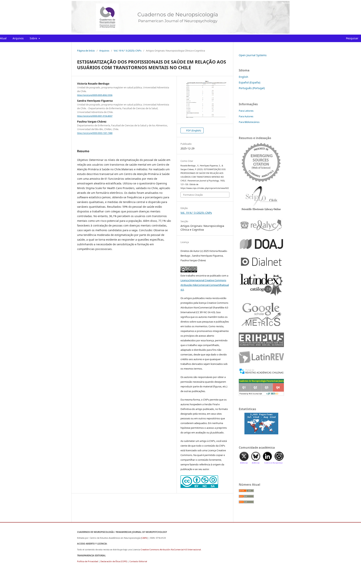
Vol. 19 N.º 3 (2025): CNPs (127, 50)
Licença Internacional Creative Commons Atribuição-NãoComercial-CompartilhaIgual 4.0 (204, 285)
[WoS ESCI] (261, 162)
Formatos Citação (193, 194)
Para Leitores (246, 110)
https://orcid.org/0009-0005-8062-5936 (94, 95)
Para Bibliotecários (249, 122)
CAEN (144, 537)
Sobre (34, 38)
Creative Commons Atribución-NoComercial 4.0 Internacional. (171, 549)
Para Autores (246, 116)
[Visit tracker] (261, 423)
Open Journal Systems (253, 55)
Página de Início (86, 50)
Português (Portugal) (252, 88)
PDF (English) (193, 130)
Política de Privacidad (87, 561)
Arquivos (18, 38)
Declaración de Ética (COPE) (113, 561)
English (243, 77)
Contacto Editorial (138, 561)
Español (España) (249, 82)
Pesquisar (351, 38)
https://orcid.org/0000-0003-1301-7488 (94, 133)
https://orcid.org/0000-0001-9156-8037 (94, 116)
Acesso (286, 3)
